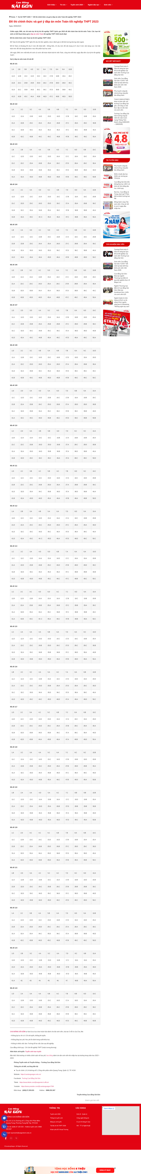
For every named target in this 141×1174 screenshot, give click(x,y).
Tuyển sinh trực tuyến (33, 1051)
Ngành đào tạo (93, 5)
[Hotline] (16, 1138)
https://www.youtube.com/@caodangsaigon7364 (37, 1086)
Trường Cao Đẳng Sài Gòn (31, 1078)
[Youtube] (11, 1138)
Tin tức (63, 5)
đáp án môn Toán (37, 34)
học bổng (49, 1055)
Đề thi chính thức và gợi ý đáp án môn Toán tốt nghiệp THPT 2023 (54, 21)
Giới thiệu (51, 5)
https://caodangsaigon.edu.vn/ (31, 1074)
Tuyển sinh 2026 (77, 5)
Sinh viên (107, 5)
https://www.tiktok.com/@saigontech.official (34, 1082)
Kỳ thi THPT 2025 (24, 17)
